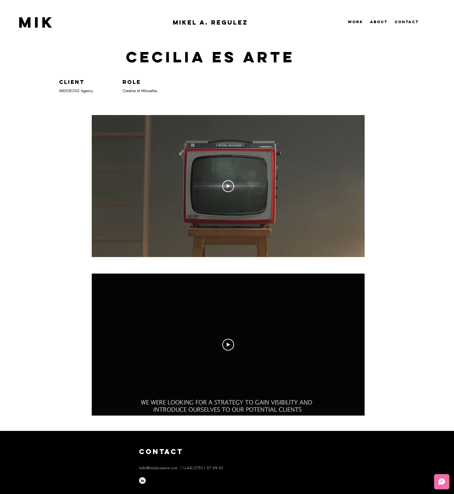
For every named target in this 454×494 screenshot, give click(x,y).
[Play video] (228, 186)
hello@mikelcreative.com (158, 467)
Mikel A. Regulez (210, 22)
